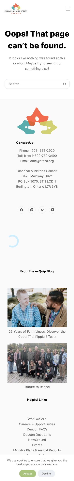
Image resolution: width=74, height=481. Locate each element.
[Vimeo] (42, 210)
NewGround (37, 440)
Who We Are (37, 419)
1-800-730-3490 (44, 156)
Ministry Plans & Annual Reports (37, 450)
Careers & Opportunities (37, 424)
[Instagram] (32, 210)
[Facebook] (21, 210)
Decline (46, 473)
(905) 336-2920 (42, 150)
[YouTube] (52, 210)
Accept (27, 473)
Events (37, 445)
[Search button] (64, 83)
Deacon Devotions (37, 435)
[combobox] (32, 84)
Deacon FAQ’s (37, 429)
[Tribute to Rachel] (37, 363)
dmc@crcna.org (42, 161)
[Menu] (68, 9)
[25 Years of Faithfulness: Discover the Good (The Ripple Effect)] (37, 307)
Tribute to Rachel (37, 387)
